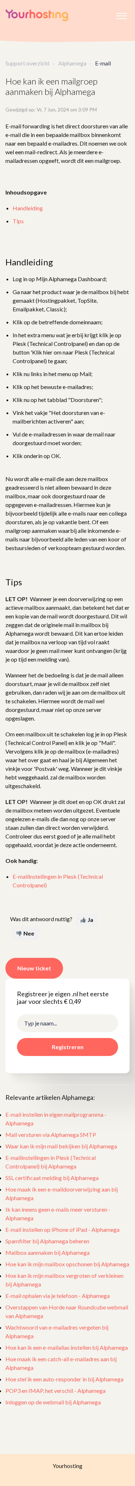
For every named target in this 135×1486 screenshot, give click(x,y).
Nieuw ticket (34, 968)
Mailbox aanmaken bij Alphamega (47, 1252)
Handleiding (28, 208)
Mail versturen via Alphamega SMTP (50, 1134)
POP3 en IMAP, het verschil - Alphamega (55, 1390)
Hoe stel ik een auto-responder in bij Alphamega (64, 1379)
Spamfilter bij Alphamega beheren (47, 1241)
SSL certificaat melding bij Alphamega (52, 1177)
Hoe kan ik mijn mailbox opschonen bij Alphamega (67, 1264)
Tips (18, 221)
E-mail (103, 63)
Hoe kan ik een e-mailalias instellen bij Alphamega (66, 1347)
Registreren (68, 1046)
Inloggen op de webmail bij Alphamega (53, 1402)
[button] (121, 14)
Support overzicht (27, 63)
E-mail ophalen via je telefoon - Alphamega (57, 1295)
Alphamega (72, 63)
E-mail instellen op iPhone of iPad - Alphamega (62, 1229)
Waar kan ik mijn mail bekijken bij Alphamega (61, 1146)
